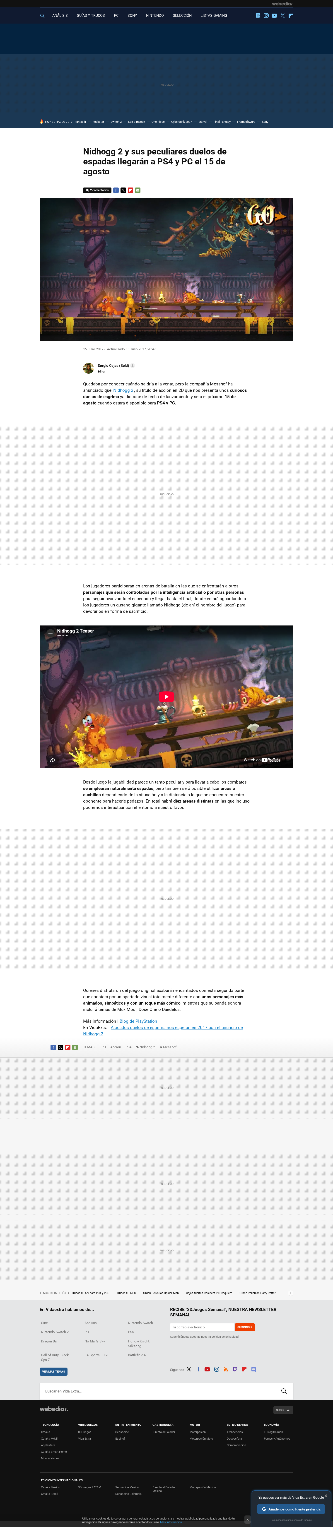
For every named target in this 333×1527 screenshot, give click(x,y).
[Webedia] (282, 3)
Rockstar (98, 121)
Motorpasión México (203, 1487)
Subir (280, 1410)
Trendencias (235, 1432)
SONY (132, 15)
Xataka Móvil (49, 1438)
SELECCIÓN (182, 15)
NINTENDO (155, 15)
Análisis (90, 1323)
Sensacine (122, 1432)
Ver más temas (53, 1371)
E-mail (137, 190)
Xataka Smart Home (54, 1451)
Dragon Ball (49, 1341)
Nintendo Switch (140, 1323)
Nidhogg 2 (123, 390)
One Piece (158, 121)
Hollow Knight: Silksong (139, 1343)
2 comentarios (99, 190)
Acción (115, 1047)
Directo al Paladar (163, 1432)
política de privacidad (225, 1336)
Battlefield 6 (137, 1355)
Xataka (45, 1432)
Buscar (284, 1391)
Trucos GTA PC (126, 1293)
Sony (265, 121)
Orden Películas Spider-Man (161, 1293)
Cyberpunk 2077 (181, 121)
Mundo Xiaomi (50, 1458)
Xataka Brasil (49, 1494)
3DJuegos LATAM (89, 1487)
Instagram (266, 15)
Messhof (169, 1047)
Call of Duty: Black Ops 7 (55, 1357)
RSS (225, 1369)
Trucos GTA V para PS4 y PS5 (90, 1293)
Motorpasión (198, 1432)
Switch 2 (116, 121)
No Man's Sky (94, 1341)
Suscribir (244, 1327)
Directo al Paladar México (163, 1489)
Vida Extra (84, 1438)
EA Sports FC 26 (96, 1355)
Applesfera (48, 1445)
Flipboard (290, 15)
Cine (44, 1323)
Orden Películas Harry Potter (257, 1293)
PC (116, 15)
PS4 (128, 1047)
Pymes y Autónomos (277, 1438)
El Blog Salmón (273, 1432)
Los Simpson (136, 121)
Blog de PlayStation (138, 1021)
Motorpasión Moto (201, 1438)
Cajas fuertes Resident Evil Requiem (209, 1293)
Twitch (235, 1369)
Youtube (274, 15)
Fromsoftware (246, 121)
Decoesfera (234, 1438)
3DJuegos (84, 1432)
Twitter (282, 15)
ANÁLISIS (60, 15)
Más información (171, 1522)
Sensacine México (127, 1487)
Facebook (116, 190)
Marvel (202, 121)
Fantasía (80, 121)
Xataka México (50, 1487)
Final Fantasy (222, 121)
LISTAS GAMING (214, 15)
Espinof (120, 1438)
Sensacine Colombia (128, 1494)
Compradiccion (236, 1445)
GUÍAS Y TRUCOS (91, 15)
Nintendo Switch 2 (55, 1332)
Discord (258, 15)
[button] (115, 366)
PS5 (131, 1332)
